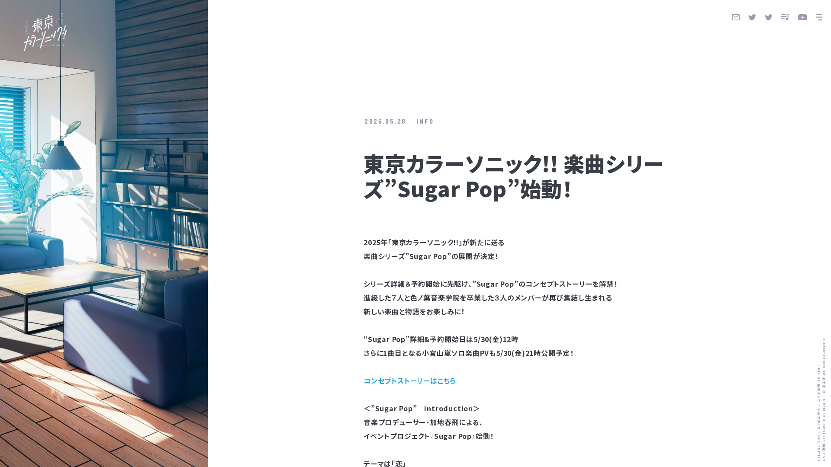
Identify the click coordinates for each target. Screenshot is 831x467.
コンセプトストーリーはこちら (410, 380)
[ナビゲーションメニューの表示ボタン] (819, 17)
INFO (425, 121)
